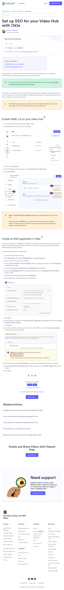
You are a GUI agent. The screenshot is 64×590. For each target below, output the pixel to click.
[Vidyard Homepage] (8, 3)
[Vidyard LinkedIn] (35, 579)
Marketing (21, 539)
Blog (49, 528)
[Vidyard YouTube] (32, 579)
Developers (51, 557)
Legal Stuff (32, 583)
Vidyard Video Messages (7, 529)
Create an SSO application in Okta (14, 67)
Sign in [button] (46, 3)
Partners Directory (53, 560)
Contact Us (36, 546)
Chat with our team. (39, 392)
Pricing (5, 560)
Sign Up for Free (55, 3)
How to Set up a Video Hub (37, 106)
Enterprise (21, 561)
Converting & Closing (24, 534)
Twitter (32, 375)
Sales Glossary (52, 549)
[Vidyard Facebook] (29, 579)
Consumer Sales (22, 558)
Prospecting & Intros (23, 528)
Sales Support (22, 531)
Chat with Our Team (38, 493)
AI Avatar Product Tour (9, 548)
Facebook (28, 375)
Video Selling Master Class (53, 537)
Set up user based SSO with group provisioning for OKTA (20, 416)
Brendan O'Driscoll (12, 30)
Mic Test (50, 552)
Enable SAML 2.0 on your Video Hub (14, 64)
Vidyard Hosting (7, 538)
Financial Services (23, 552)
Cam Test (50, 554)
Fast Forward (51, 534)
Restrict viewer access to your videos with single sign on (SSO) (22, 435)
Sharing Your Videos (17, 11)
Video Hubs (28, 11)
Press (34, 540)
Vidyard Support (6, 11)
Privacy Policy (23, 583)
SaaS (19, 555)
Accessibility (40, 583)
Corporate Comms (23, 542)
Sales (19, 537)
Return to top (31, 397)
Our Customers (37, 543)
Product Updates (7, 554)
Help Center (21, 3)
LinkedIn (35, 375)
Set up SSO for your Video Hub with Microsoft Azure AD (20, 422)
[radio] (29, 385)
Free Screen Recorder (9, 551)
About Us (35, 528)
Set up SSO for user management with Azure (17, 429)
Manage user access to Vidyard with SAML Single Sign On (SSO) (23, 410)
